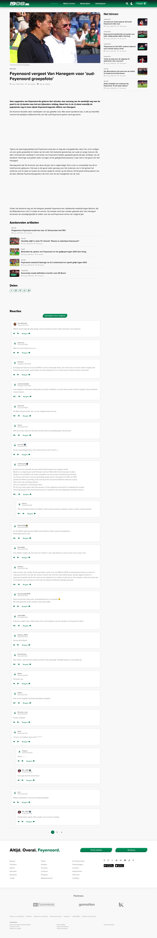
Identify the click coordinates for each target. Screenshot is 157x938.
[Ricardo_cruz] (15, 713)
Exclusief (13, 871)
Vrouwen (44, 868)
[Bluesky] (117, 860)
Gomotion (93, 916)
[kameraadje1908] (15, 594)
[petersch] (15, 343)
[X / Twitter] (11, 290)
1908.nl (20, 3)
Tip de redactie (96, 850)
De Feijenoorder (78, 861)
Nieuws (12, 861)
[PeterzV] (15, 363)
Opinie (12, 868)
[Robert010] (15, 526)
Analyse (44, 864)
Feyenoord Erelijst (109, 925)
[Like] (14, 333)
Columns (44, 871)
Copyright (66, 916)
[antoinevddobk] (15, 384)
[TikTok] (130, 860)
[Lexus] (15, 426)
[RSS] (134, 860)
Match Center (69, 3)
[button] (58, 324)
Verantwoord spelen (56, 916)
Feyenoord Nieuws (62, 928)
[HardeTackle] (15, 324)
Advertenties (77, 871)
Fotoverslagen (77, 864)
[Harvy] (19, 504)
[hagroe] (19, 751)
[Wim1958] (15, 548)
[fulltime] (15, 567)
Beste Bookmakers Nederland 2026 (20, 925)
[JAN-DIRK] (15, 616)
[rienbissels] (15, 464)
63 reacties (31, 84)
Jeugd (12, 878)
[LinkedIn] (29, 290)
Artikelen (54, 3)
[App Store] (119, 866)
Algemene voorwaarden (41, 916)
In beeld (75, 868)
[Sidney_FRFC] (15, 635)
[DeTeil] (15, 693)
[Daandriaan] (15, 655)
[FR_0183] (19, 771)
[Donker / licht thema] (131, 3)
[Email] (16, 290)
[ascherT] (15, 445)
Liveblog (75, 878)
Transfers (13, 864)
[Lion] (15, 793)
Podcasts (44, 874)
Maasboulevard (46, 878)
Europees (13, 874)
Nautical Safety (61, 925)
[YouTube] (126, 860)
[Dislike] (18, 333)
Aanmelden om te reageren (55, 315)
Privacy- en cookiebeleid (17, 916)
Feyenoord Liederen (62, 927)
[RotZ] (15, 732)
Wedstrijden (85, 3)
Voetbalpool (100, 3)
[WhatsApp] (24, 290)
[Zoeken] (127, 3)
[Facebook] (20, 290)
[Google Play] (108, 866)
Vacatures (131, 850)
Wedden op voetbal (15, 928)
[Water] (15, 674)
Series (43, 861)
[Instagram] (109, 860)
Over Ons (75, 874)
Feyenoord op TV (15, 927)
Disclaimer (29, 916)
